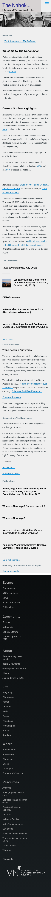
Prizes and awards (11, 602)
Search (7, 859)
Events (7, 582)
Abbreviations (9, 749)
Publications (8, 607)
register (12, 71)
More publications (11, 560)
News (5, 598)
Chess (5, 764)
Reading (6, 735)
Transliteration (9, 846)
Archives (6, 788)
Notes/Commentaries (12, 824)
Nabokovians (8, 627)
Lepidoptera (8, 768)
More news (7, 339)
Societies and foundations (14, 834)
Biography (7, 692)
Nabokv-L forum (10, 632)
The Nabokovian (20, 5)
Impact (5, 702)
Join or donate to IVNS (13, 678)
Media (5, 711)
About (7, 651)
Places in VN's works (12, 773)
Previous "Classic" (11, 473)
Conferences (8, 588)
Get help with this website (14, 668)
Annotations (8, 754)
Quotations (7, 829)
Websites (6, 850)
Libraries (6, 707)
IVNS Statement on (20, 41)
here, (4, 129)
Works (7, 744)
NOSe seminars (10, 593)
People (5, 716)
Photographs (8, 726)
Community (11, 616)
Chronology (8, 697)
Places (5, 730)
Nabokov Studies (10, 819)
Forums (6, 622)
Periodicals (7, 721)
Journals (6, 814)
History (5, 673)
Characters (7, 759)
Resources (10, 782)
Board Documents (11, 664)
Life (5, 687)
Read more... (8, 467)
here (38, 166)
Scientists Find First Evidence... (27, 391)
